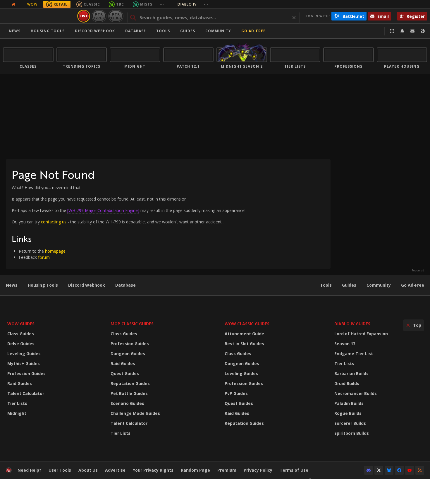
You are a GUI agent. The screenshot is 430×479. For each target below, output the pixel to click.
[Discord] (368, 470)
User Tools (60, 470)
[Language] (422, 31)
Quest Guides (125, 373)
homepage (55, 251)
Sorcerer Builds (350, 423)
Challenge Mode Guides (135, 413)
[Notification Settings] (402, 31)
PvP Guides (236, 393)
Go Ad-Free (253, 30)
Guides (187, 30)
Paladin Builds (349, 403)
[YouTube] (409, 470)
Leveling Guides (24, 353)
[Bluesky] (389, 470)
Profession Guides (26, 373)
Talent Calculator (25, 393)
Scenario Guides (127, 403)
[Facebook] (399, 470)
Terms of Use (294, 470)
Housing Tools (43, 285)
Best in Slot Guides (244, 343)
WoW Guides (21, 323)
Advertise (115, 470)
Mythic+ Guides (23, 363)
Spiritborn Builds (351, 433)
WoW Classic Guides (247, 323)
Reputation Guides (130, 383)
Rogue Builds (348, 413)
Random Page (195, 470)
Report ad (418, 270)
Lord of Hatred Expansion (361, 333)
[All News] (13, 4)
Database (135, 30)
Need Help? (29, 470)
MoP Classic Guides (132, 323)
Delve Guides (21, 343)
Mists (146, 4)
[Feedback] (412, 31)
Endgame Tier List (353, 353)
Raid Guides (19, 383)
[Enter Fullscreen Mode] (392, 31)
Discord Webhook (95, 30)
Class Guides (20, 333)
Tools (326, 285)
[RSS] (419, 470)
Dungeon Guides (128, 353)
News (14, 30)
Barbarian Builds (351, 373)
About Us (88, 470)
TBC (120, 4)
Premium (226, 470)
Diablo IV (192, 4)
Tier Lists (17, 403)
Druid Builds (346, 383)
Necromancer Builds (355, 393)
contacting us (53, 222)
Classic (92, 4)
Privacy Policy (258, 470)
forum (44, 257)
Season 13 (344, 343)
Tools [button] (163, 30)
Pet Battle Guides (129, 393)
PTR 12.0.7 (115, 16)
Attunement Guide (244, 333)
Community (218, 30)
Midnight (16, 413)
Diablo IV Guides (352, 323)
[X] (378, 470)
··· (162, 4)
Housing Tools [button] (48, 30)
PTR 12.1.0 (99, 16)
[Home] (39, 16)
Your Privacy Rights (153, 470)
